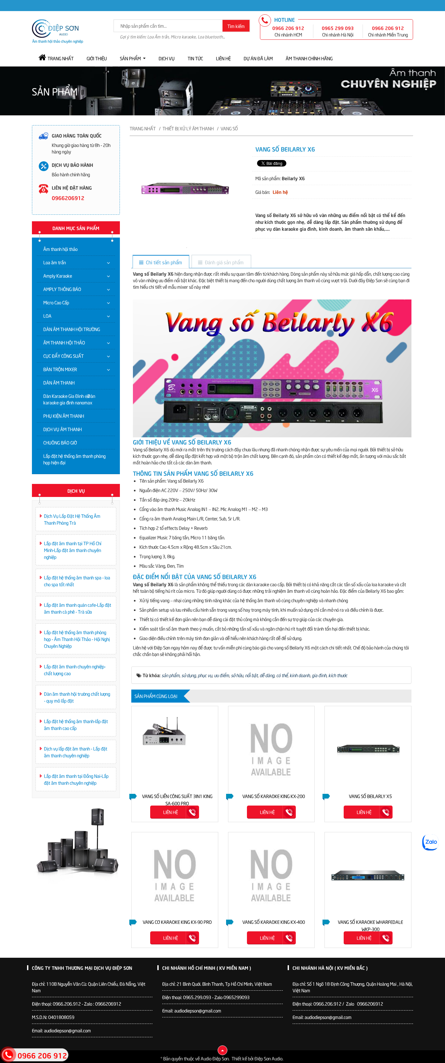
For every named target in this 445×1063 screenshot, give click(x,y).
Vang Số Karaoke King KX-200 (273, 796)
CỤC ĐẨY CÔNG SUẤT (63, 356)
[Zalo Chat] (430, 842)
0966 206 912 (288, 27)
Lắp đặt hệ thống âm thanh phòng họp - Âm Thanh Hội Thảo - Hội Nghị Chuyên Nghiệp (77, 639)
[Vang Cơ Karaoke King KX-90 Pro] (175, 875)
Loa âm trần (54, 262)
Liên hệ (223, 58)
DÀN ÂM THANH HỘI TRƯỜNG (71, 329)
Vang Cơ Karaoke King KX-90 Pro (177, 922)
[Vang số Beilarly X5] (368, 749)
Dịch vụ (167, 58)
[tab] (161, 262)
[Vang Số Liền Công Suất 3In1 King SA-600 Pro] (175, 749)
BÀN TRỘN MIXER (60, 369)
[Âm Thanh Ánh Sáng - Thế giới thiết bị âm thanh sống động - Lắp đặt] (57, 30)
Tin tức (195, 58)
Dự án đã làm (258, 58)
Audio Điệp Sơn (215, 1058)
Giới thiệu (97, 58)
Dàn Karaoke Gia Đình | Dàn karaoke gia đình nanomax (69, 399)
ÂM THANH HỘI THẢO (64, 342)
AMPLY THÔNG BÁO (62, 289)
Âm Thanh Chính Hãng (309, 58)
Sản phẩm (130, 58)
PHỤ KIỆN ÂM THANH (63, 416)
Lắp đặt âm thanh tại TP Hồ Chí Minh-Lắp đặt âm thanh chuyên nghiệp (72, 550)
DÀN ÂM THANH (59, 382)
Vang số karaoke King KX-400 (273, 922)
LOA (47, 316)
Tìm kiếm (236, 26)
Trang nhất (61, 58)
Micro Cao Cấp (56, 302)
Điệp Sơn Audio (268, 1058)
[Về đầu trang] (222, 1050)
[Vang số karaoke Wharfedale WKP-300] (368, 875)
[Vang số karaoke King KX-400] (271, 875)
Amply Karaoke (57, 275)
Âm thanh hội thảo (60, 249)
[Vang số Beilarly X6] (186, 247)
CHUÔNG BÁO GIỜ (60, 442)
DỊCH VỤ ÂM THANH (62, 429)
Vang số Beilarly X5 (370, 796)
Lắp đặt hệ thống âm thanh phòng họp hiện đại (74, 459)
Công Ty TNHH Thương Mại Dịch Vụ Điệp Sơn (82, 967)
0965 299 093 (338, 27)
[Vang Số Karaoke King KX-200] (271, 749)
